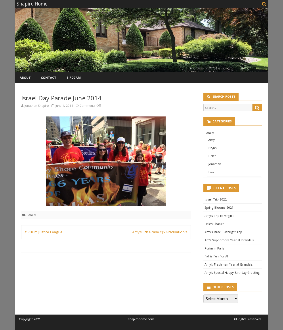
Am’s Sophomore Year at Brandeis (229, 240)
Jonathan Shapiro (36, 105)
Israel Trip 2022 (216, 199)
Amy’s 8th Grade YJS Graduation (158, 232)
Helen (212, 156)
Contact (48, 77)
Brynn (212, 148)
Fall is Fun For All (217, 256)
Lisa (211, 172)
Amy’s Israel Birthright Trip (223, 232)
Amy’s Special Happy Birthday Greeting (232, 272)
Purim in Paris (214, 248)
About (25, 77)
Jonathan (214, 164)
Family (31, 215)
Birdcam (74, 77)
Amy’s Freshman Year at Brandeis (229, 264)
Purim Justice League (44, 232)
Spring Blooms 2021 (219, 207)
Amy (211, 140)
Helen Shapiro (214, 224)
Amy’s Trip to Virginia (219, 216)
